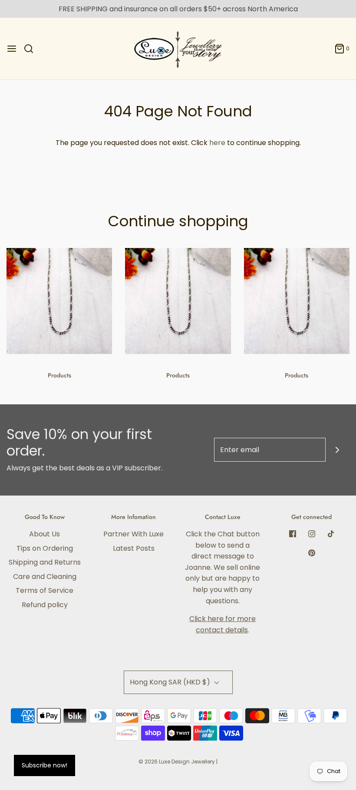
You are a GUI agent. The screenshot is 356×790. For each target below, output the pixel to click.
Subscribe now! (44, 765)
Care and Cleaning (44, 577)
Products (59, 375)
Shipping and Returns (45, 562)
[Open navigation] (11, 48)
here (217, 143)
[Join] (337, 450)
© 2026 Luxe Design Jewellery (176, 761)
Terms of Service (44, 590)
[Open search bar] (31, 48)
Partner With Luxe (133, 534)
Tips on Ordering (44, 548)
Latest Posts (134, 548)
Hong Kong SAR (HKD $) (171, 682)
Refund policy (45, 605)
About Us (44, 534)
